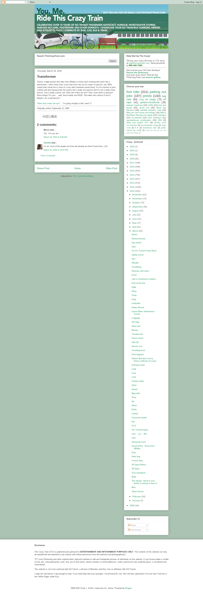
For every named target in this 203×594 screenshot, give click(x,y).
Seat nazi (136, 326)
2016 (132, 166)
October (136, 202)
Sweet (134, 389)
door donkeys (154, 117)
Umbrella (136, 303)
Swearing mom (139, 442)
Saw (134, 246)
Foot (134, 373)
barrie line (149, 130)
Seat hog (136, 456)
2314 (134, 385)
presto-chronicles (150, 102)
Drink (134, 409)
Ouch (134, 275)
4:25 (134, 377)
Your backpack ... (140, 473)
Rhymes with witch (140, 271)
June (134, 219)
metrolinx (161, 115)
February (136, 496)
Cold (134, 369)
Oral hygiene (138, 354)
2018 (132, 158)
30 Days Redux (139, 464)
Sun (133, 259)
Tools (134, 295)
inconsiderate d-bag (149, 125)
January (136, 500)
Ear (133, 421)
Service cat (137, 346)
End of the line (138, 283)
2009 (132, 505)
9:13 (134, 425)
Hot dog (135, 322)
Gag (134, 299)
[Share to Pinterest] (55, 116)
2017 (132, 162)
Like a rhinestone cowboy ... (145, 279)
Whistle (135, 263)
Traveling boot (138, 350)
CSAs (150, 105)
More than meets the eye (48, 103)
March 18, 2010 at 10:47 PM (56, 150)
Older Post (111, 168)
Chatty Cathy (138, 381)
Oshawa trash (138, 365)
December (137, 194)
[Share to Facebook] (52, 116)
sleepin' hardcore (134, 105)
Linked (135, 413)
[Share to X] (49, 116)
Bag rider (136, 393)
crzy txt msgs (147, 99)
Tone (134, 397)
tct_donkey (137, 117)
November (137, 198)
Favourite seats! (139, 417)
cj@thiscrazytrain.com (139, 63)
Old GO (135, 342)
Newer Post (43, 168)
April (134, 227)
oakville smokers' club (150, 110)
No (133, 401)
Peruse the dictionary (137, 72)
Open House (138, 491)
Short (134, 405)
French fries (137, 460)
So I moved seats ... (141, 430)
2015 (132, 170)
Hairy (134, 291)
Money (135, 330)
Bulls (134, 477)
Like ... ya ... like (139, 434)
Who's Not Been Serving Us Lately (146, 113)
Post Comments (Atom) (83, 176)
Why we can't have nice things (140, 112)
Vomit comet (137, 338)
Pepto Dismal (138, 307)
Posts (133, 525)
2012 (132, 183)
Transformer (137, 334)
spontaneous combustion (138, 120)
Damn (134, 234)
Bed (133, 487)
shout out (144, 107)
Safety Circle (138, 255)
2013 (132, 179)
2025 (132, 146)
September (137, 207)
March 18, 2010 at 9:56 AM (55, 137)
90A (160, 120)
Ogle (134, 287)
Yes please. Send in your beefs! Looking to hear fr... (145, 482)
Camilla (47, 143)
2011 (132, 187)
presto (147, 96)
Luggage (136, 318)
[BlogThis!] (46, 116)
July (134, 215)
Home (77, 168)
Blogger (128, 588)
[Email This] (44, 116)
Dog (134, 452)
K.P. (137, 128)
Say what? (136, 242)
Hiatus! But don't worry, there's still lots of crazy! (144, 359)
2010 (132, 191)
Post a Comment (48, 156)
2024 (132, 150)
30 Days (135, 468)
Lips (134, 438)
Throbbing (136, 267)
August (135, 211)
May (134, 223)
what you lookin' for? (137, 122)
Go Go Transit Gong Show (144, 250)
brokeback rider (150, 128)
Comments (135, 530)
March (135, 231)
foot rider (133, 92)
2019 (132, 154)
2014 (132, 175)
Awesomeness (138, 238)
